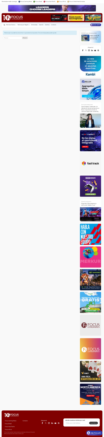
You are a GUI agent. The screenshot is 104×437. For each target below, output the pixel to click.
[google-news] (98, 50)
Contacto (53, 24)
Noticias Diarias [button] (10, 24)
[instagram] (89, 50)
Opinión (41, 24)
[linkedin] (92, 50)
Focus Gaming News (10, 420)
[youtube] (95, 50)
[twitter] (85, 50)
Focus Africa (8, 429)
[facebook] (82, 50)
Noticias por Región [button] (23, 24)
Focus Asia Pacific (10, 426)
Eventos (47, 24)
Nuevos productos (86, 201)
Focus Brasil (8, 423)
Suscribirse (93, 423)
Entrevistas (34, 24)
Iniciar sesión (96, 24)
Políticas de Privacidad (30, 432)
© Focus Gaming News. (8, 432)
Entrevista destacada (87, 104)
